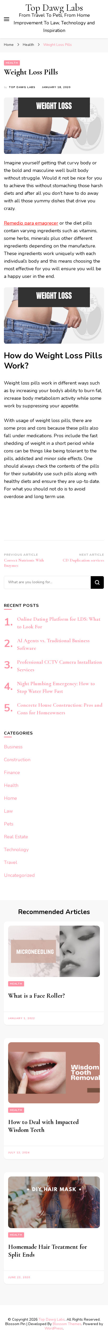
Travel (10, 862)
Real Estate (16, 837)
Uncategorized (19, 875)
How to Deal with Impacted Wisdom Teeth (43, 1126)
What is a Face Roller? (36, 996)
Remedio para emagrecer (31, 223)
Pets (8, 824)
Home (10, 798)
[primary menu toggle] (6, 19)
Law (8, 811)
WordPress (54, 1328)
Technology (16, 849)
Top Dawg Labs (54, 8)
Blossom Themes (67, 1323)
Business (13, 747)
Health (12, 63)
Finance (12, 772)
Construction (17, 760)
